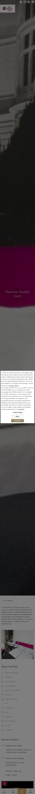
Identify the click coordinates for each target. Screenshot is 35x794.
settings (21, 409)
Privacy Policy (14, 385)
